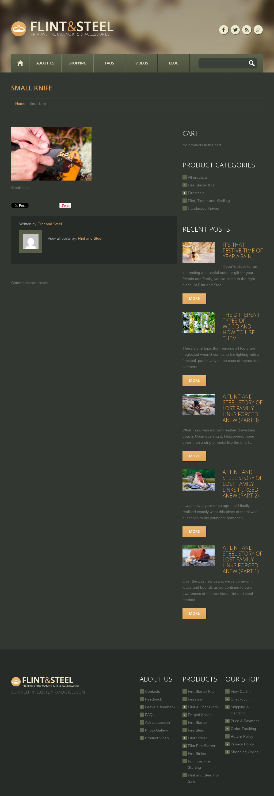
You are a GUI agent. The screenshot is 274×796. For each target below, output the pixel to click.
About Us (45, 63)
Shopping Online (245, 752)
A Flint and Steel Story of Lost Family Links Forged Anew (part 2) (242, 483)
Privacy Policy (242, 744)
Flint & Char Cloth (203, 707)
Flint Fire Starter (201, 746)
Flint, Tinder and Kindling (209, 200)
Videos (141, 63)
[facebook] (223, 29)
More (194, 298)
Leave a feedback (160, 707)
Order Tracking (243, 728)
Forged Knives (200, 715)
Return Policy (242, 736)
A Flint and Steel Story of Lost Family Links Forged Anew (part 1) (242, 559)
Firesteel (195, 699)
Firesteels (196, 193)
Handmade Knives (203, 208)
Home (20, 63)
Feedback (153, 699)
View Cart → (241, 691)
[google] (258, 29)
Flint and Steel (49, 224)
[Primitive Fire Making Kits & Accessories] (45, 681)
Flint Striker (197, 738)
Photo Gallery (156, 730)
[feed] (246, 29)
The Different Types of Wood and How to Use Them (241, 326)
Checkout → (241, 699)
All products (198, 177)
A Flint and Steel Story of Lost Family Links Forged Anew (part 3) (242, 408)
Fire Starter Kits (201, 185)
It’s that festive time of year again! (243, 250)
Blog (173, 63)
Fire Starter (197, 722)
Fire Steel (196, 730)
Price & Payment (245, 721)
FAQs (109, 63)
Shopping (77, 63)
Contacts (152, 691)
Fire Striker (197, 753)
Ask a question (157, 722)
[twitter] (235, 29)
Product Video (157, 738)
